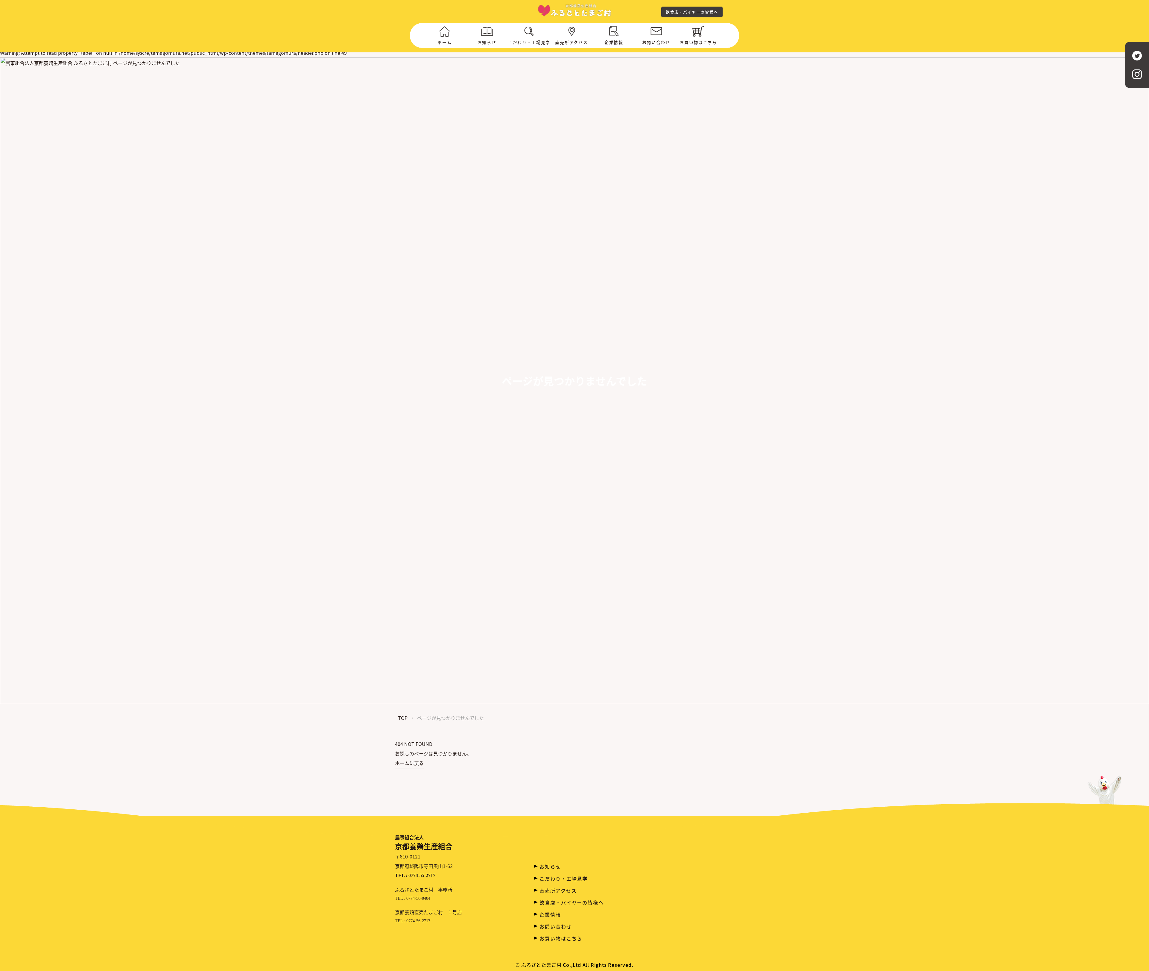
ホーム (444, 42)
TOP (403, 717)
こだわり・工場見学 (563, 878)
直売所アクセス (571, 42)
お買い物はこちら (698, 42)
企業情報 (613, 42)
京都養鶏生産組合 (423, 842)
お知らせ (487, 42)
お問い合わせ (656, 42)
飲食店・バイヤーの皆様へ (692, 12)
